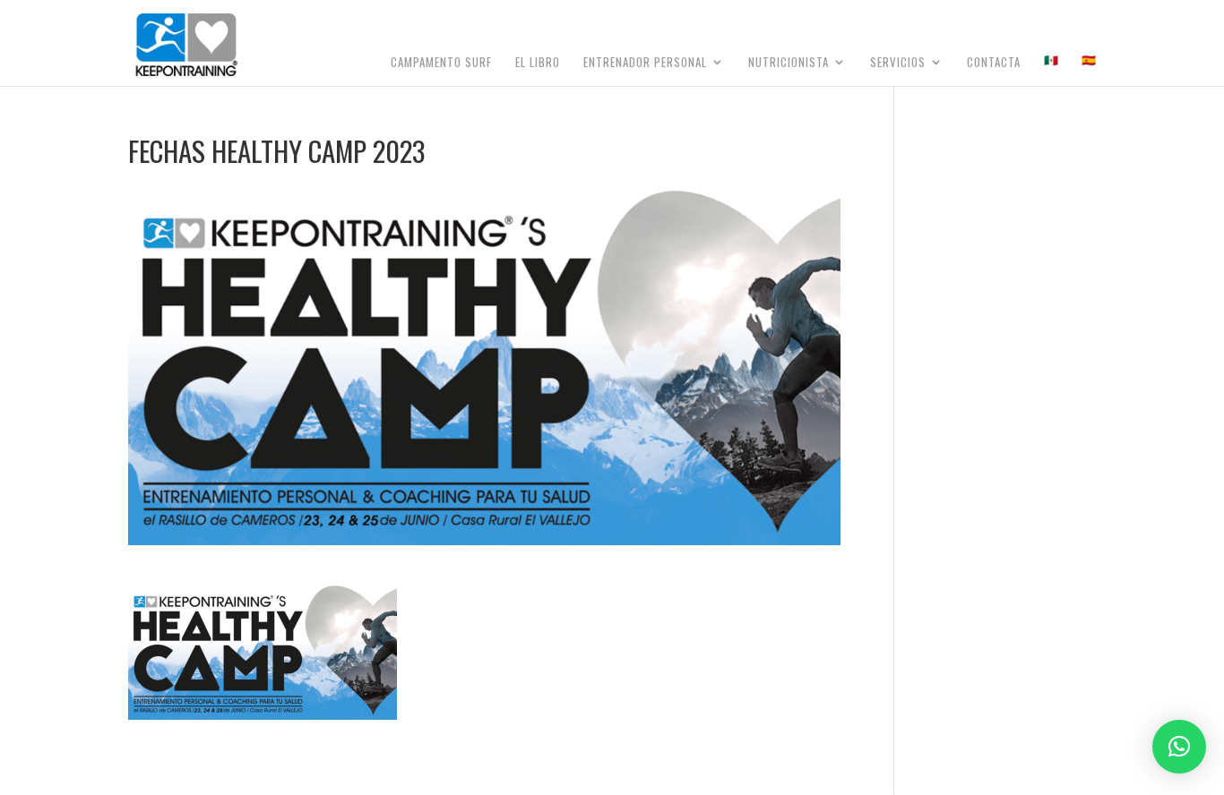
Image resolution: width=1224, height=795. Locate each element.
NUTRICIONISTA (788, 63)
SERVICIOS (898, 63)
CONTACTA (994, 63)
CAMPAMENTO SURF (441, 63)
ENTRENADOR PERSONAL (645, 63)
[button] (1179, 747)
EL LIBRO (537, 63)
